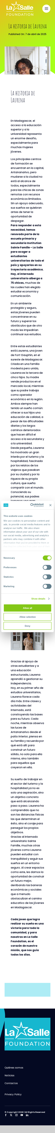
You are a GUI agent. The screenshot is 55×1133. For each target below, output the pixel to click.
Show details (38, 598)
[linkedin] (27, 1115)
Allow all (27, 608)
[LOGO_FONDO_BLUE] (27, 1019)
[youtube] (22, 1115)
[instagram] (16, 1115)
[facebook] (6, 1115)
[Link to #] (46, 9)
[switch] (47, 567)
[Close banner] (50, 505)
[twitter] (11, 1115)
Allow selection (27, 617)
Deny (27, 625)
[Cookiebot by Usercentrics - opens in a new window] (32, 505)
